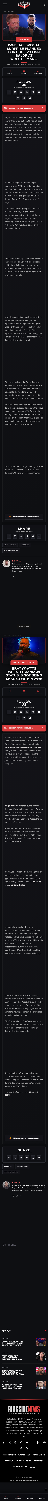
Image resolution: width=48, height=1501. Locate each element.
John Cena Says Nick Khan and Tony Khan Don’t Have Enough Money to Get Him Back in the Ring (13, 1386)
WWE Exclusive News (14, 635)
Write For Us (24, 1455)
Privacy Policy (20, 1466)
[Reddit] (30, 98)
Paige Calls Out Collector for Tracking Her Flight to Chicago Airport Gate (12, 1358)
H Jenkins (12, 684)
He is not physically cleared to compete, (23, 747)
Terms (32, 1467)
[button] (44, 4)
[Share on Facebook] (9, 536)
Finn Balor (25, 545)
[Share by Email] (39, 536)
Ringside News (11, 806)
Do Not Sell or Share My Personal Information (24, 1480)
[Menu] (5, 5)
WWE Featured (22, 1166)
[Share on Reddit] (33, 536)
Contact (20, 1461)
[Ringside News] (24, 5)
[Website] (13, 1195)
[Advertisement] (21, 298)
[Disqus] (24, 1279)
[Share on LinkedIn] (21, 536)
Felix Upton (12, 64)
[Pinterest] (33, 92)
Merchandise (39, 1455)
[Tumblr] (32, 1442)
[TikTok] (21, 1448)
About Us (9, 1461)
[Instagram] (18, 98)
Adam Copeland (10, 545)
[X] (15, 92)
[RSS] (26, 1448)
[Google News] (21, 92)
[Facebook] (9, 92)
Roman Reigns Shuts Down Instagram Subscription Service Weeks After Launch (12, 1372)
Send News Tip (9, 1455)
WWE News (11, 11)
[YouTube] (39, 92)
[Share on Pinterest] (27, 536)
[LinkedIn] (27, 92)
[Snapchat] (24, 98)
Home (4, 11)
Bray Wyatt (8, 1166)
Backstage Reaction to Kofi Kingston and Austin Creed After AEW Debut (12, 1343)
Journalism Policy (34, 1461)
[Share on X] (15, 536)
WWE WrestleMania (11, 550)
